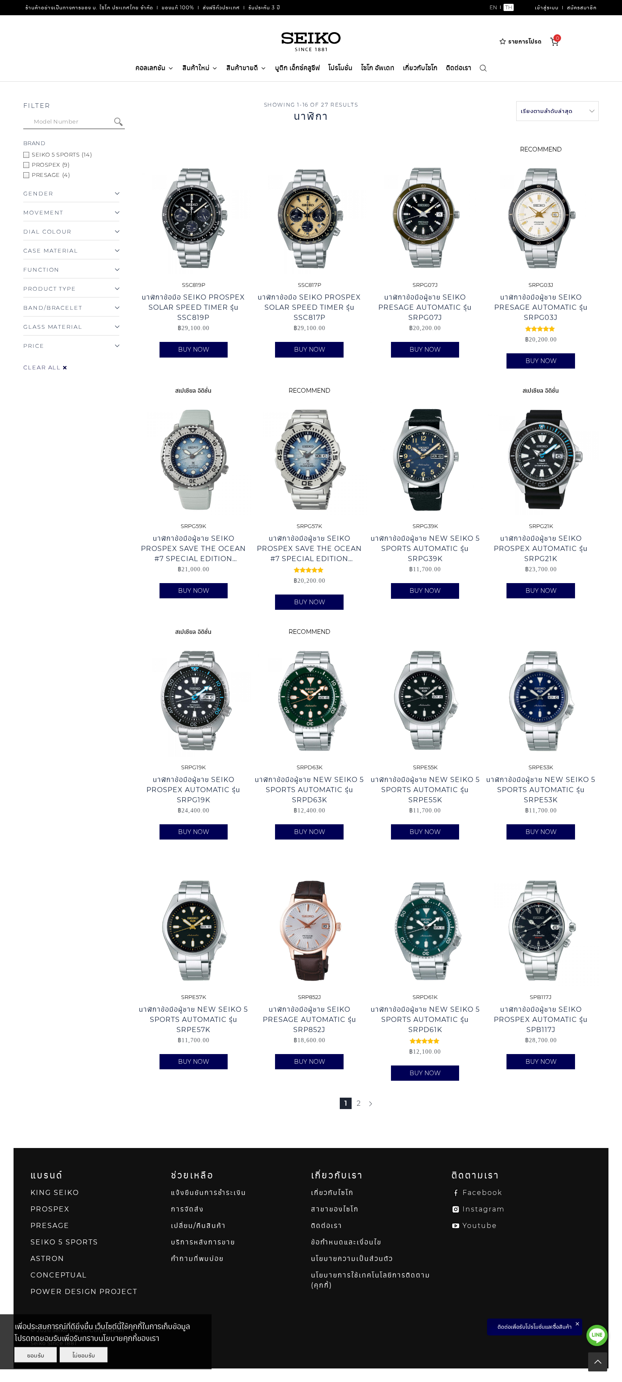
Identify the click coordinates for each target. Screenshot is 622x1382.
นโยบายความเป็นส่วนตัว (352, 1259)
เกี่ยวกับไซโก (420, 68)
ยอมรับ (35, 1355)
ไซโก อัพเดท (377, 68)
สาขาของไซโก (335, 1209)
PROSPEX (50, 1209)
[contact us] (597, 1335)
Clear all (43, 367)
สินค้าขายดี (242, 68)
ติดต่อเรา (458, 68)
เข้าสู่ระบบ (547, 7)
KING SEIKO (54, 1193)
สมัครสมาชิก (582, 7)
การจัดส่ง (187, 1209)
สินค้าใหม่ (195, 68)
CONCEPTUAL (58, 1275)
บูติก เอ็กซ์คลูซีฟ (297, 68)
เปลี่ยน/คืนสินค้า (198, 1226)
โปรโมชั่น (340, 68)
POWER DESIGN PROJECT (84, 1292)
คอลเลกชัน (150, 68)
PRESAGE (49, 1226)
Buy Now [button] (193, 349)
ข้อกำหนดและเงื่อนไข (346, 1242)
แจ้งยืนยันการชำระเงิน (208, 1193)
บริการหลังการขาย (203, 1242)
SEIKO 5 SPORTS (64, 1242)
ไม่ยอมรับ (83, 1355)
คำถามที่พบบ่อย (197, 1259)
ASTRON (47, 1259)
